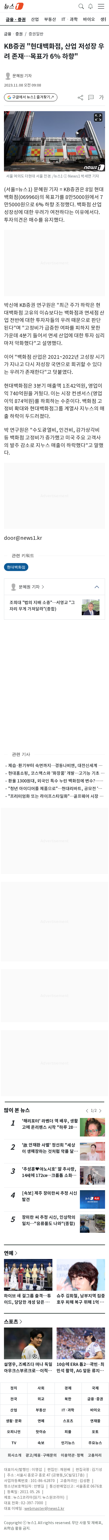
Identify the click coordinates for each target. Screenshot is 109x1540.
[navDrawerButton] (101, 6)
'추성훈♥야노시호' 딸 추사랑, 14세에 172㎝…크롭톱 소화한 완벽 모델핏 (49, 1175)
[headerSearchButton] (81, 6)
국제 (95, 1388)
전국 (13, 1399)
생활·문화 (14, 1421)
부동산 (41, 1410)
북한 (68, 1399)
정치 (13, 1388)
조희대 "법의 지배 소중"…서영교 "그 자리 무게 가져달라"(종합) (42, 606)
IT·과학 (68, 1410)
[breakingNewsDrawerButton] (90, 6)
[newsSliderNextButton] (100, 1110)
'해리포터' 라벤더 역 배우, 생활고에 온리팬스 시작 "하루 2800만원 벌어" (50, 1127)
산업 (13, 1410)
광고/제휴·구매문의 (41, 1455)
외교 (41, 1399)
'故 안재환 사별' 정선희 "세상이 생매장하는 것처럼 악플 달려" (48, 1151)
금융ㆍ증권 (13, 34)
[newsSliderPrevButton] (87, 1110)
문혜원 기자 (22, 75)
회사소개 (14, 1455)
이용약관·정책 (72, 1455)
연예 (8, 1253)
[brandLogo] (14, 6)
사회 (41, 1388)
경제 (68, 1388)
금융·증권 (95, 1399)
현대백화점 (16, 567)
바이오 (95, 1410)
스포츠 (11, 1321)
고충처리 (95, 1455)
